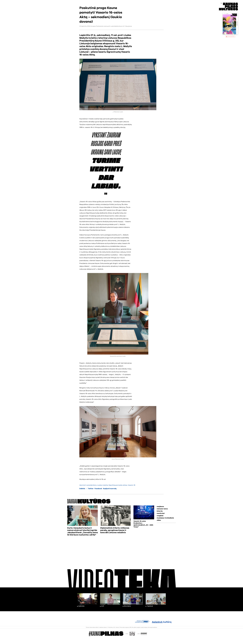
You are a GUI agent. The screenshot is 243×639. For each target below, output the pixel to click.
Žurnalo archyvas (231, 36)
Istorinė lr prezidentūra (87, 485)
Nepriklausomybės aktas (118, 485)
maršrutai (160, 513)
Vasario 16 (131, 485)
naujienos (160, 506)
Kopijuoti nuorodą (109, 488)
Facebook (98, 488)
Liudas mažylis (102, 485)
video (159, 520)
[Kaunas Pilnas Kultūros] (228, 10)
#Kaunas (106, 633)
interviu (160, 511)
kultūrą (161, 622)
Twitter (91, 488)
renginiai (160, 515)
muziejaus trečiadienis (165, 518)
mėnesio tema (162, 509)
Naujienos (128, 26)
